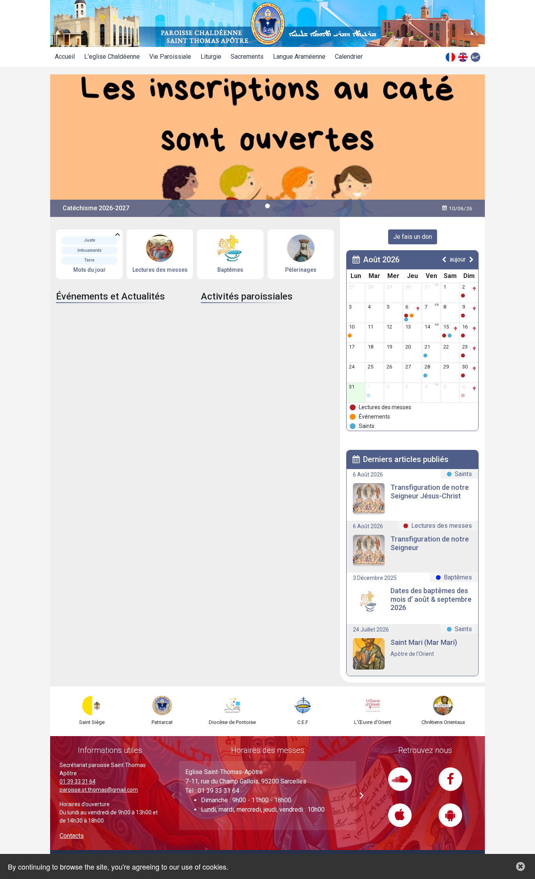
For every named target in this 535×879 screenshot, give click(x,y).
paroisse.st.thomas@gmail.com (99, 790)
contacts (72, 835)
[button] (361, 795)
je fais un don (412, 236)
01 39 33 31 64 (78, 781)
